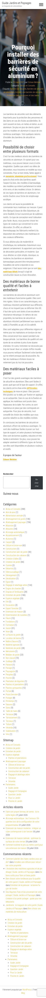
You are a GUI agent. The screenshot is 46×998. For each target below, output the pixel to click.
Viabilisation (11, 731)
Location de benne (13, 638)
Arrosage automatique (15, 532)
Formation (10, 625)
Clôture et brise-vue (14, 545)
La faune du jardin (13, 635)
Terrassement (11, 717)
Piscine (9, 678)
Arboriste (9, 525)
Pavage (9, 668)
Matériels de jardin (13, 648)
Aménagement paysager (16, 522)
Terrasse (9, 714)
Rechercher (8, 474)
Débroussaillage (12, 572)
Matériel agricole (12, 645)
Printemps (10, 701)
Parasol (9, 664)
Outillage (9, 661)
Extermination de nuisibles (16, 615)
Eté (7, 601)
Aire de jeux (10, 512)
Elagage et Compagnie (17, 791)
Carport (9, 542)
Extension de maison (14, 611)
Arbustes (9, 529)
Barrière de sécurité (18, 89)
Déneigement (11, 575)
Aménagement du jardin (15, 519)
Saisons (9, 704)
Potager (9, 698)
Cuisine (9, 565)
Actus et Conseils (27, 85)
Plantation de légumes (15, 681)
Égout (8, 582)
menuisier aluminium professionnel (21, 176)
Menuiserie (10, 651)
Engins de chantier (13, 588)
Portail (8, 691)
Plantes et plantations (15, 684)
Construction (11, 549)
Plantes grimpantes (14, 688)
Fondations (10, 621)
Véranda (9, 727)
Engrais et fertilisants (14, 592)
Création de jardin (13, 562)
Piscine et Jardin (15, 801)
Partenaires (10, 784)
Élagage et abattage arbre (16, 585)
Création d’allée (12, 558)
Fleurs (8, 618)
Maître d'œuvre (12, 641)
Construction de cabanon (16, 555)
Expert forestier (12, 608)
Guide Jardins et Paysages (16, 3)
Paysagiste (10, 671)
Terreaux (9, 721)
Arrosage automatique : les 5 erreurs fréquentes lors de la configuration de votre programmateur (22, 821)
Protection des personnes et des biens (23, 95)
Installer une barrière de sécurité (28, 92)
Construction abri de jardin (16, 552)
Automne (9, 539)
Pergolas (9, 674)
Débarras (9, 568)
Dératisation (11, 578)
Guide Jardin (13, 788)
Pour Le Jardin (14, 798)
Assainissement (12, 535)
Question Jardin (14, 794)
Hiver (8, 631)
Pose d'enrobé (12, 694)
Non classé (10, 658)
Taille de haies (12, 711)
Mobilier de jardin (13, 655)
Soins (8, 707)
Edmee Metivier (34, 82)
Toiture (9, 724)
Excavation (10, 605)
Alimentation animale (14, 515)
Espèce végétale (12, 598)
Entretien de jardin (13, 595)
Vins (7, 734)
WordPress (26, 989)
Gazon (8, 628)
